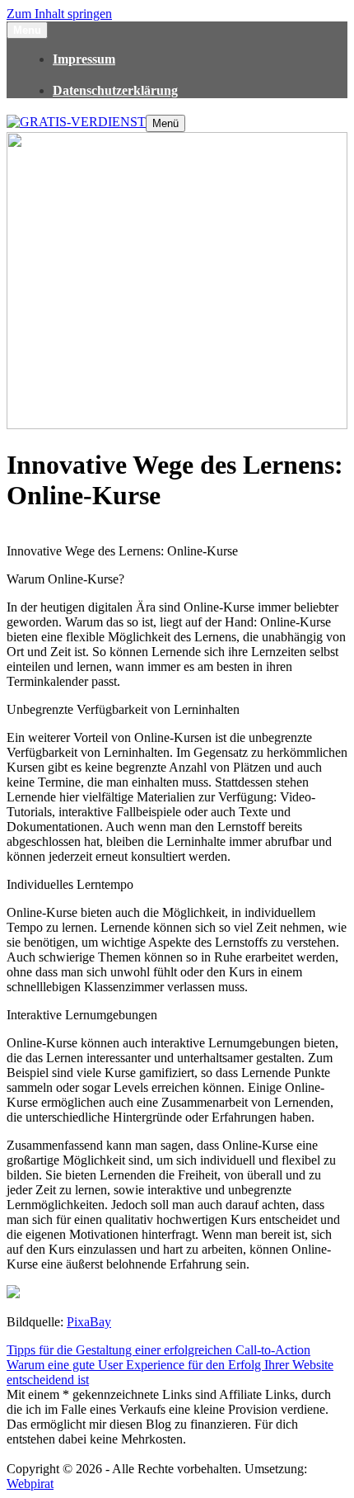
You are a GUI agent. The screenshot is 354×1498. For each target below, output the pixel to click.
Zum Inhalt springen (59, 14)
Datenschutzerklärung (115, 90)
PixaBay (89, 1322)
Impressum (84, 59)
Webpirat (30, 1484)
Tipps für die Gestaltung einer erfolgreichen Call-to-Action (158, 1350)
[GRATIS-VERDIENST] (76, 122)
